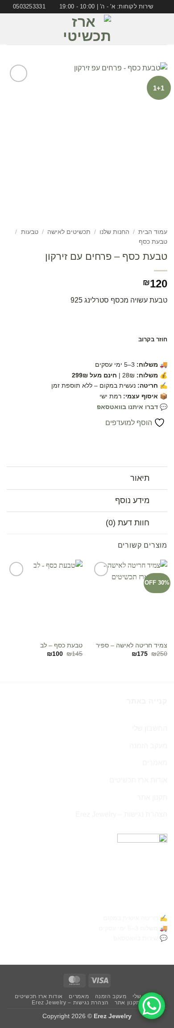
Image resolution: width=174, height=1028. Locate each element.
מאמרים (154, 762)
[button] (162, 29)
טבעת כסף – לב (61, 645)
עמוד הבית (152, 232)
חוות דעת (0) (127, 522)
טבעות (29, 232)
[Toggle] (158, 479)
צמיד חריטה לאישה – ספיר (131, 645)
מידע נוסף (132, 500)
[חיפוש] (10, 28)
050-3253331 (146, 904)
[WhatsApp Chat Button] (151, 1005)
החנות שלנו (114, 232)
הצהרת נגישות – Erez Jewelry (121, 814)
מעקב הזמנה (148, 745)
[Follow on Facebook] (37, 29)
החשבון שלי (149, 728)
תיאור (139, 478)
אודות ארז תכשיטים (138, 780)
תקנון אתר (152, 797)
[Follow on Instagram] (25, 29)
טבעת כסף (153, 241)
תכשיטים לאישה (69, 232)
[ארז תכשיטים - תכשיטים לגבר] (87, 29)
